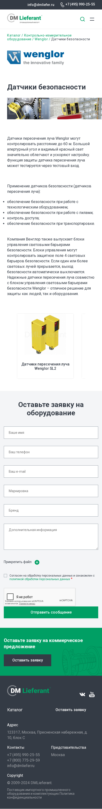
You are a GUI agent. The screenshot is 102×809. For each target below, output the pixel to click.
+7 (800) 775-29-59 (23, 760)
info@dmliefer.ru (41, 5)
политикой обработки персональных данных (39, 579)
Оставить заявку (27, 660)
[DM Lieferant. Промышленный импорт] (24, 21)
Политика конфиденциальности (40, 795)
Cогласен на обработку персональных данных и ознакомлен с (52, 577)
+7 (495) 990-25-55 (80, 4)
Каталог (14, 35)
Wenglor (41, 39)
